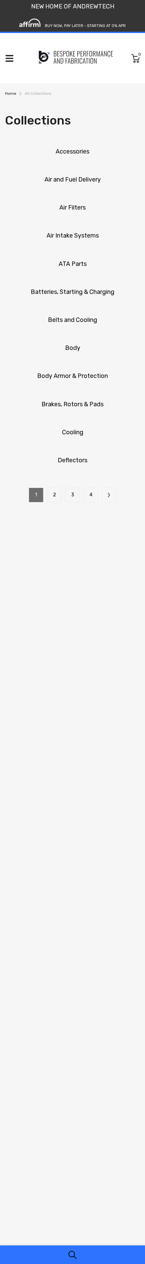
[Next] (109, 495)
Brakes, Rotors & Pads (72, 404)
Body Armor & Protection (72, 376)
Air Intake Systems (73, 235)
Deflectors (72, 460)
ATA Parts (73, 264)
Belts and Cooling (72, 320)
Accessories (72, 151)
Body (72, 348)
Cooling (72, 432)
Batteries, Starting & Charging (72, 292)
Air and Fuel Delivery (73, 179)
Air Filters (72, 207)
